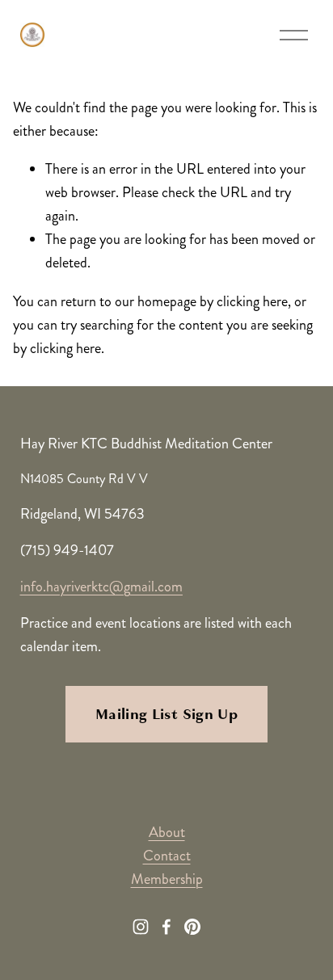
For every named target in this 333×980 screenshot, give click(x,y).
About (167, 832)
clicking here (252, 301)
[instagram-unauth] (141, 927)
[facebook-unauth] (166, 927)
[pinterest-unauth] (192, 927)
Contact (167, 855)
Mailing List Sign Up (166, 714)
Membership (167, 879)
